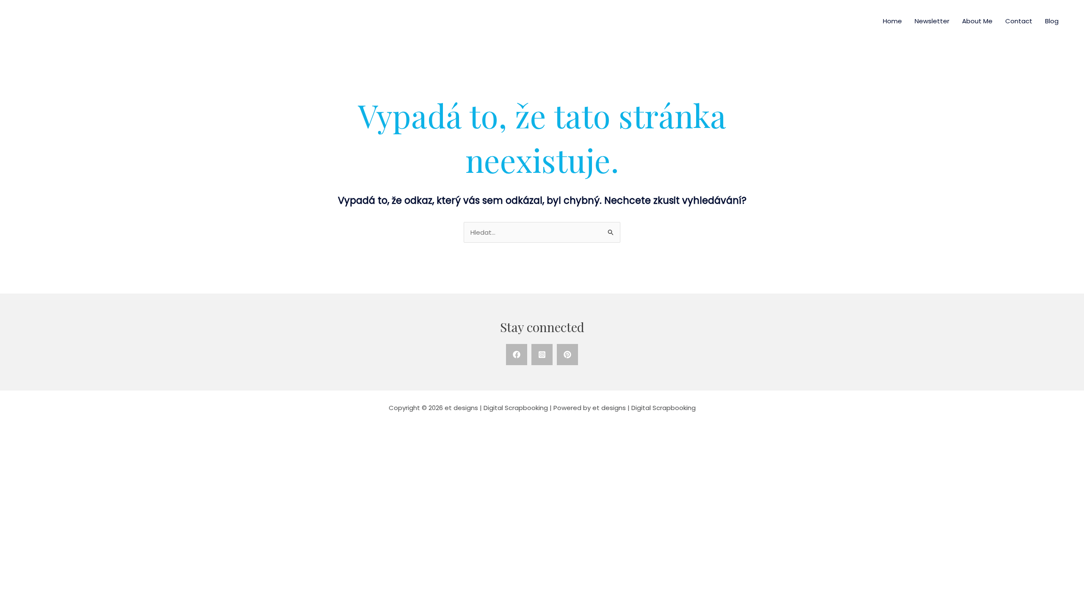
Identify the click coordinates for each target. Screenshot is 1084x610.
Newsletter (932, 21)
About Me (977, 21)
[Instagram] (542, 354)
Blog (1052, 21)
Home (892, 21)
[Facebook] (516, 354)
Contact (1018, 21)
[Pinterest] (567, 354)
